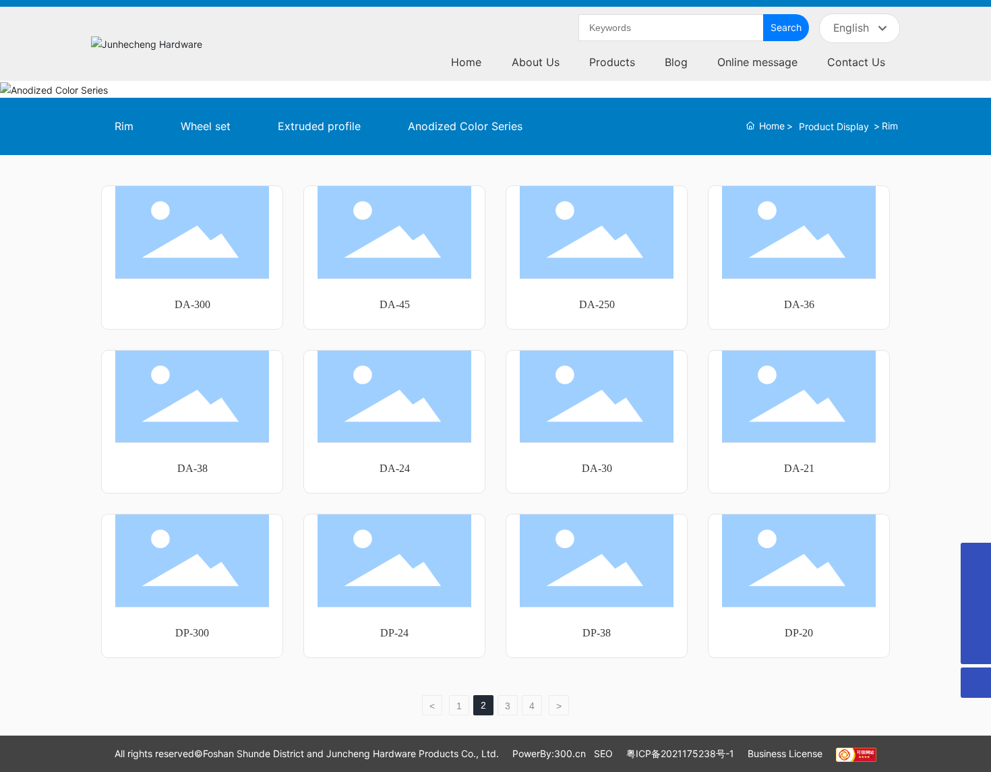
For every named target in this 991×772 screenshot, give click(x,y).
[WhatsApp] (976, 558)
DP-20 (799, 633)
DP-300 (192, 633)
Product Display (834, 126)
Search (786, 27)
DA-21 (799, 468)
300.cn (570, 753)
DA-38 (192, 468)
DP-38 (596, 633)
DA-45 (395, 304)
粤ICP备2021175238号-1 (680, 753)
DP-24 (394, 633)
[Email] (976, 618)
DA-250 (597, 304)
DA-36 (799, 304)
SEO (603, 753)
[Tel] (976, 588)
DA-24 (395, 468)
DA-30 (597, 468)
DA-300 (192, 304)
